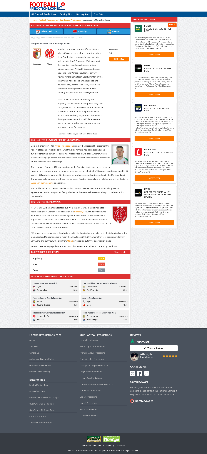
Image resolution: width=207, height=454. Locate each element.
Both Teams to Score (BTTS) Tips (44, 397)
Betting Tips (66, 14)
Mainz (70, 240)
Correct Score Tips (37, 416)
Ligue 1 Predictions (88, 403)
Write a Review (155, 348)
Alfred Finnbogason (64, 145)
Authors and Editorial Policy (41, 359)
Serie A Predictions (88, 396)
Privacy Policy (108, 445)
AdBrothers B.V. (115, 450)
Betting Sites (83, 14)
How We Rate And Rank (40, 365)
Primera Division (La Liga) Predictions (96, 384)
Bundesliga (79, 211)
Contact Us (34, 352)
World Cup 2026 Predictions (92, 346)
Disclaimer (120, 445)
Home (34, 20)
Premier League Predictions (92, 352)
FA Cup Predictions (88, 409)
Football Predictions (45, 14)
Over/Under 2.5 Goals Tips (41, 403)
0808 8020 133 (149, 394)
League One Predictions (91, 371)
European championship (42, 182)
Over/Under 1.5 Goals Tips (41, 410)
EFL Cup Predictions (89, 415)
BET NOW (119, 59)
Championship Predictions (92, 359)
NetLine (170, 394)
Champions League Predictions (94, 365)
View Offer (154, 54)
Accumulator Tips (37, 391)
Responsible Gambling (39, 371)
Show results (120, 252)
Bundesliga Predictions (70, 20)
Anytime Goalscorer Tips (40, 422)
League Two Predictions (91, 378)
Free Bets (98, 14)
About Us (33, 346)
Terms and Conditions (91, 445)
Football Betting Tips (38, 385)
